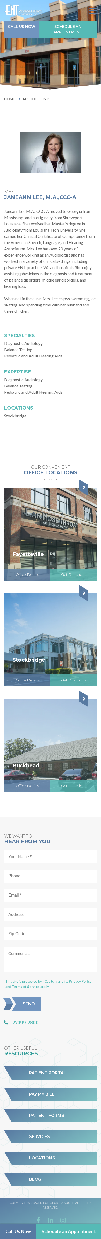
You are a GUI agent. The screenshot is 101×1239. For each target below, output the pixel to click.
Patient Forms (46, 1115)
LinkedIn (50, 1220)
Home (9, 99)
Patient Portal (47, 1073)
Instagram (63, 1220)
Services (39, 1136)
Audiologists (37, 99)
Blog (35, 1179)
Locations (42, 1158)
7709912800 (25, 1022)
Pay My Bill (42, 1094)
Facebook (38, 1220)
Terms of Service (26, 987)
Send (29, 1003)
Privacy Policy (80, 981)
